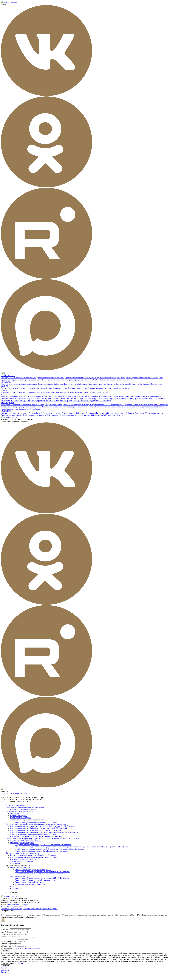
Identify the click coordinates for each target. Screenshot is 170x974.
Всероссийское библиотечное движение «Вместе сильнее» (52, 413)
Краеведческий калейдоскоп (30, 409)
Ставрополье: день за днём (36, 392)
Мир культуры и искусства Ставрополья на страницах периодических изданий (125, 407)
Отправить (5, 951)
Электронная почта (9, 937)
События (21, 392)
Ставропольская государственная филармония (33, 870)
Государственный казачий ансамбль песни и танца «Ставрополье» (41, 874)
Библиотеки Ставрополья (86, 413)
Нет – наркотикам (104, 401)
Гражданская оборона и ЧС (85, 380)
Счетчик (4, 909)
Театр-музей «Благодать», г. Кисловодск (30, 884)
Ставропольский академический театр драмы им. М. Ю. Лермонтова (42, 878)
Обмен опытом (53, 415)
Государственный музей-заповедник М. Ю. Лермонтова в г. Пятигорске (43, 845)
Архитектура (15, 863)
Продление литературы (97, 384)
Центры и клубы (135, 384)
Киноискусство (16, 888)
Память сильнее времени (147, 405)
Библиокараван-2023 (99, 415)
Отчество (4, 934)
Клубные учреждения (18, 816)
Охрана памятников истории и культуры (26, 841)
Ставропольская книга (53, 405)
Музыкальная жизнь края (20, 868)
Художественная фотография (21, 861)
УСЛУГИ (4, 386)
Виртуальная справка (139, 398)
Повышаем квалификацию (11, 415)
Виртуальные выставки (64, 392)
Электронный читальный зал (69, 396)
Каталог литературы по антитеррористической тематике (33, 401)
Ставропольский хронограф (33, 405)
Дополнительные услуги (77, 388)
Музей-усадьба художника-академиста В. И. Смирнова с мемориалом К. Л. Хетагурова (49, 849)
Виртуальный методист (117, 415)
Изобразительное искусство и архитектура (22, 853)
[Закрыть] (3, 920)
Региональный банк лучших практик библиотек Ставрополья (120, 413)
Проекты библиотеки (73, 378)
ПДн (21, 963)
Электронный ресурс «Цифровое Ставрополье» (126, 396)
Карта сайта (5, 907)
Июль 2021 (27, 793)
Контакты (17, 384)
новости (4, 390)
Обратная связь (156, 384)
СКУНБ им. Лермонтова (12, 793)
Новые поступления (153, 396)
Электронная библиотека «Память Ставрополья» (38, 396)
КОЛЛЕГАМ (6, 411)
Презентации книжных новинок (23, 809)
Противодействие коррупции (29, 380)
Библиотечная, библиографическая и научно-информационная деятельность (36, 824)
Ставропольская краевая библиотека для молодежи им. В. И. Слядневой (38, 828)
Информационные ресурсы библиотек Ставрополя (97, 398)
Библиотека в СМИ (150, 378)
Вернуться (5, 970)
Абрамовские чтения (50, 407)
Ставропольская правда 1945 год (76, 405)
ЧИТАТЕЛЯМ (6, 382)
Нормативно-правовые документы (14, 413)
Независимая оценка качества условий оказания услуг (109, 388)
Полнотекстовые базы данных (13, 398)
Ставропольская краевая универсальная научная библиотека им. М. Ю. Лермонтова (43, 826)
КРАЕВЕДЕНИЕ (7, 403)
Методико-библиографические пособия (74, 415)
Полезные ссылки (15, 909)
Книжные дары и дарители (93, 378)
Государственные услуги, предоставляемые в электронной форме (27, 388)
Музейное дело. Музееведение (22, 843)
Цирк (12, 886)
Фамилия (5, 930)
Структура (60, 378)
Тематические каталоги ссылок (64, 398)
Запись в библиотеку (29, 384)
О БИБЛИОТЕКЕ (8, 376)
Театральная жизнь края (19, 876)
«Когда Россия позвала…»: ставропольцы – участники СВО (113, 405)
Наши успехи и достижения (132, 378)
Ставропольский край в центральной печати (76, 407)
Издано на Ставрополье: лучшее (94, 396)
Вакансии (127, 380)
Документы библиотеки (46, 378)
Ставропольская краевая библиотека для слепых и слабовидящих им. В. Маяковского (44, 832)
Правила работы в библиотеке (75, 384)
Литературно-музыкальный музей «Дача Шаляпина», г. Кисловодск (41, 851)
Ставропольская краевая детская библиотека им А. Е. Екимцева (35, 830)
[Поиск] (7, 373)
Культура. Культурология (15, 805)
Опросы (146, 384)
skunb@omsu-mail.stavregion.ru (18, 904)
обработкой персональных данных (27, 948)
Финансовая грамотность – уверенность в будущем (76, 401)
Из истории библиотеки (10, 378)
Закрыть (4, 968)
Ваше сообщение (8, 942)
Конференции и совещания (156, 413)
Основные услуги (60, 388)
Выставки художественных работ (23, 859)
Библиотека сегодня (28, 378)
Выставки (51, 392)
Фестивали (14, 814)
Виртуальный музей (112, 378)
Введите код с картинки (11, 944)
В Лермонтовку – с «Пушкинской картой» (91, 392)
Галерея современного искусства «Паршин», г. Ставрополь (33, 855)
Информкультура (124, 398)
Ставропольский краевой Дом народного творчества (36, 822)
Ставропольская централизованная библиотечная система (33, 834)
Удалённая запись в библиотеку (50, 384)
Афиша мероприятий (9, 392)
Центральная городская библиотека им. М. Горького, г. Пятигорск (36, 836)
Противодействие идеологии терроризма (57, 380)
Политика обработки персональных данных (40, 909)
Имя (3, 932)
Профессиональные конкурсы (34, 415)
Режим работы (6, 384)
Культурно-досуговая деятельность (19, 811)
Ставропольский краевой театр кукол (29, 882)
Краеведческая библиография (29, 407)
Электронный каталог (9, 396)
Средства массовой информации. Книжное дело (25, 807)
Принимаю (5, 966)
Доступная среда (122, 384)
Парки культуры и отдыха (20, 818)
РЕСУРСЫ (5, 394)
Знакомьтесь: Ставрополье (11, 405)
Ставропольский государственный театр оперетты (35, 880)
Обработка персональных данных (109, 380)
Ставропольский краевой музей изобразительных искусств (33, 857)
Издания (47, 398)
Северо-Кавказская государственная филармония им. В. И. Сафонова (42, 872)
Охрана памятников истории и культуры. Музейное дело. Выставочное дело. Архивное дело (42, 838)
